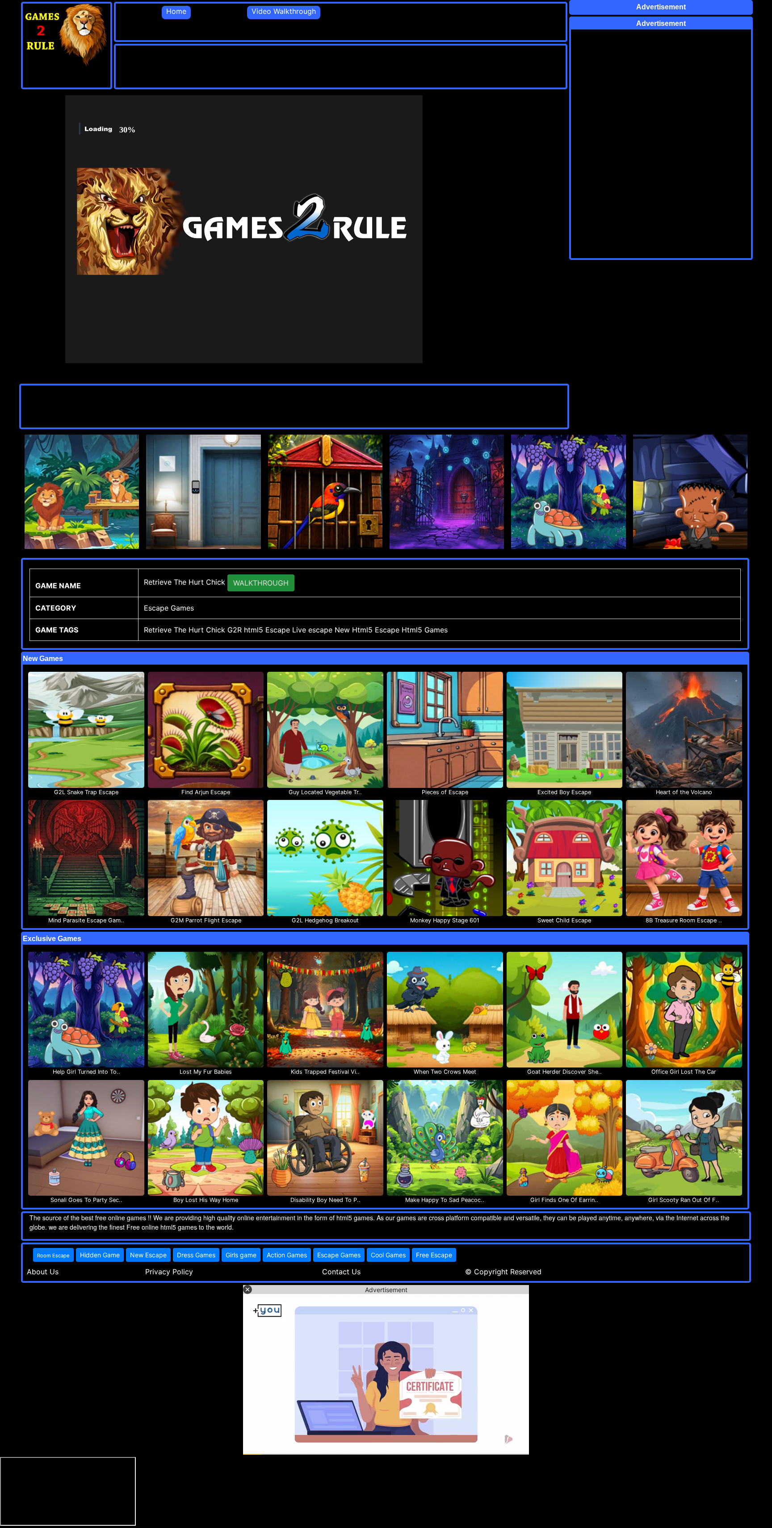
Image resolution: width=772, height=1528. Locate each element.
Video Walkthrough (284, 11)
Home (176, 11)
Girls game (241, 1255)
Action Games (287, 1255)
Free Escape (434, 1255)
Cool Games (388, 1255)
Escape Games (339, 1255)
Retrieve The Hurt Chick (184, 629)
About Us (43, 1271)
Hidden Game (100, 1255)
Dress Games (196, 1255)
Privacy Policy (169, 1271)
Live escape (312, 629)
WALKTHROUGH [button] (261, 582)
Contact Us (341, 1271)
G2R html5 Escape (258, 629)
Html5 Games (425, 629)
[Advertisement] (278, 66)
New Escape (148, 1255)
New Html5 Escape (367, 629)
